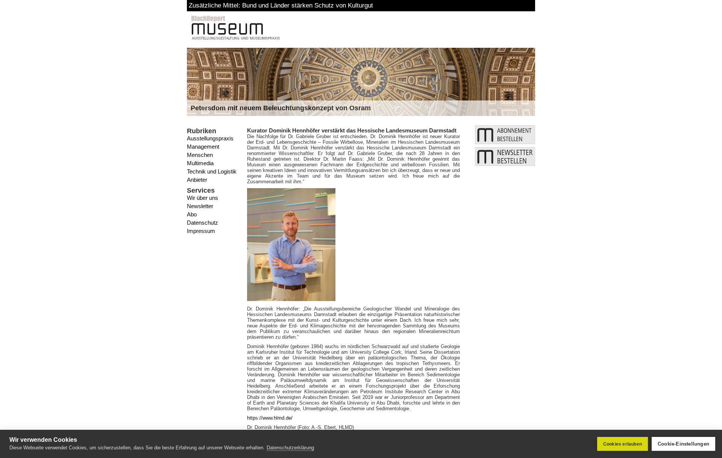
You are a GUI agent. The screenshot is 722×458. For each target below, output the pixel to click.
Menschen (200, 155)
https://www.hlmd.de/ (270, 418)
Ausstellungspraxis (210, 138)
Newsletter (200, 206)
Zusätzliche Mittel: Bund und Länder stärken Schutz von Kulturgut (281, 5)
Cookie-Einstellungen (683, 444)
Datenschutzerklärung (290, 447)
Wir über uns (202, 198)
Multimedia (200, 163)
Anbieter (197, 180)
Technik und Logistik (212, 171)
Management (203, 146)
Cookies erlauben (622, 444)
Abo (192, 214)
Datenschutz (202, 222)
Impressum (201, 231)
